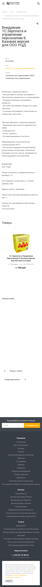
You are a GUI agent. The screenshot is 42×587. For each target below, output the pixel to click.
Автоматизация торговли (21, 503)
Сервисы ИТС (21, 526)
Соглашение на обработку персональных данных (21, 484)
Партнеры (21, 458)
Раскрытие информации (21, 471)
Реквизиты (21, 468)
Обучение (21, 535)
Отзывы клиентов (21, 474)
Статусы (21, 452)
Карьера (21, 465)
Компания (21, 438)
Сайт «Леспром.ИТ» (21, 445)
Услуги (21, 522)
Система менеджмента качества (21, 455)
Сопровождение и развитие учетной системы (21, 529)
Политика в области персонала (21, 481)
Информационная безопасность (21, 510)
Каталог (21, 490)
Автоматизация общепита (21, 500)
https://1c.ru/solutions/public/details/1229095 (23, 68)
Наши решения (21, 507)
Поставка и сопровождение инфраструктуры (21, 539)
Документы (21, 478)
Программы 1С (21, 494)
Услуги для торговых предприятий (21, 542)
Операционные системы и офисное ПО (21, 516)
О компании (21, 442)
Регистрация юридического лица (21, 545)
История (21, 448)
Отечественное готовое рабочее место (21, 513)
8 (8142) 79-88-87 (21, 555)
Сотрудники (21, 461)
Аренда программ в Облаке (21, 497)
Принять (9, 581)
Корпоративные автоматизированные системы (21, 532)
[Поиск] (38, 4)
